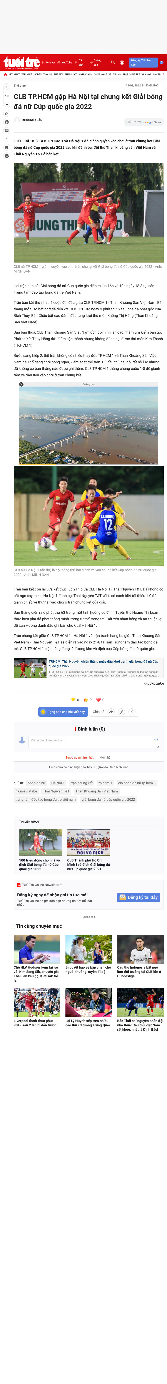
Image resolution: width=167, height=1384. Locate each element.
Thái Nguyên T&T (56, 791)
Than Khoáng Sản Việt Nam (96, 791)
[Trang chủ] (5, 74)
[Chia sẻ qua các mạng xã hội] (132, 711)
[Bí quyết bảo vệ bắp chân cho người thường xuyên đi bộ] (88, 949)
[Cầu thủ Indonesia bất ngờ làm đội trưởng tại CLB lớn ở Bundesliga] (140, 949)
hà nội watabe (26, 791)
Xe (110, 74)
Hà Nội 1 (58, 783)
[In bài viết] (6, 155)
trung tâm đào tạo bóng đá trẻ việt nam (45, 799)
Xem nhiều (27, 74)
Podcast (50, 62)
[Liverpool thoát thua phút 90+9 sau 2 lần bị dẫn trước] (37, 1002)
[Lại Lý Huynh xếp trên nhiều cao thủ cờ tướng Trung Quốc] (88, 1002)
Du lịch (117, 74)
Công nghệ (100, 74)
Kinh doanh (85, 74)
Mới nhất (14, 74)
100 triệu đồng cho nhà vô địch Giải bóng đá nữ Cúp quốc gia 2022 (39, 864)
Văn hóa (146, 74)
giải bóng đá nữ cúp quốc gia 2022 (108, 799)
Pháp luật (71, 74)
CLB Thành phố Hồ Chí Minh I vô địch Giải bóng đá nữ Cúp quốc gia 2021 (88, 864)
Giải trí (157, 74)
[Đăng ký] (138, 897)
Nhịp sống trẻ (131, 74)
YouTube (67, 62)
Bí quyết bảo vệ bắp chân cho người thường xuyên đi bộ (88, 969)
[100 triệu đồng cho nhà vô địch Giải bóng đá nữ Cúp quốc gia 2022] (40, 842)
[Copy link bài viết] (121, 711)
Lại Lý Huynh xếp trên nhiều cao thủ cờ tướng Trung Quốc (88, 1023)
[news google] (144, 122)
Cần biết (81, 62)
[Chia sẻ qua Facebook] (111, 711)
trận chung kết (82, 783)
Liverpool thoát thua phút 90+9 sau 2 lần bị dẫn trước (35, 1023)
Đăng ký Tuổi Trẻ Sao (140, 62)
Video (38, 74)
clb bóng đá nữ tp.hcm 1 (137, 783)
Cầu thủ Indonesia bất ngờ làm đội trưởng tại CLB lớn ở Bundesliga (139, 971)
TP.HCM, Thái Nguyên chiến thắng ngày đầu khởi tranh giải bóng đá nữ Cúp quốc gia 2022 (104, 664)
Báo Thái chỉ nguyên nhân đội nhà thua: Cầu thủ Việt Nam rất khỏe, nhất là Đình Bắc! (140, 1025)
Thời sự (47, 74)
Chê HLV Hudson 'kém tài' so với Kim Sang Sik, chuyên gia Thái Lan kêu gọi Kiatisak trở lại (36, 973)
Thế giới (58, 74)
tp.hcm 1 (105, 783)
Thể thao (20, 86)
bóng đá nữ (36, 783)
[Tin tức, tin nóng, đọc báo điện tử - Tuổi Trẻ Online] (21, 62)
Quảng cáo (97, 62)
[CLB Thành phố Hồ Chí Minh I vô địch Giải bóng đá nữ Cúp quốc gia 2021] (88, 842)
